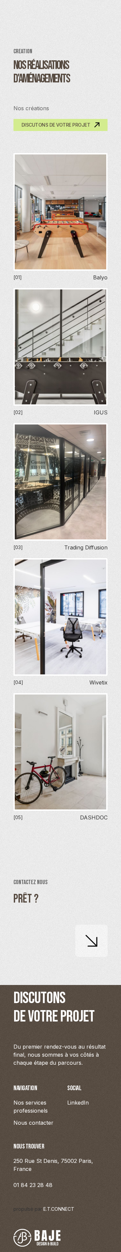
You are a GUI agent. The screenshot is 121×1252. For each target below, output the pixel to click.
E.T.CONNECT (58, 1209)
